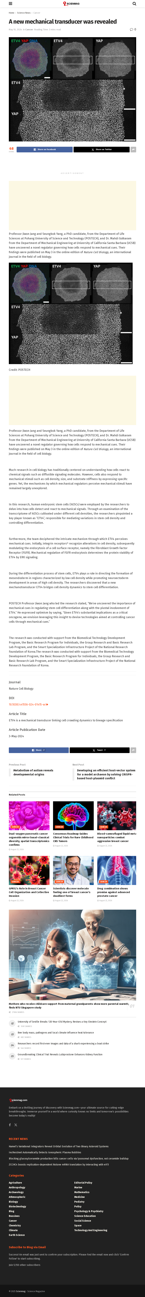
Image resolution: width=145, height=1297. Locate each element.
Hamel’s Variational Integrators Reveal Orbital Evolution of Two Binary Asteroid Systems (59, 1146)
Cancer (36, 13)
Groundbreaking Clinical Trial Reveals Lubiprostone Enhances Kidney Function (60, 1054)
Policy (77, 1206)
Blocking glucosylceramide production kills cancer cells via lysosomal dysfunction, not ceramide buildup (69, 1158)
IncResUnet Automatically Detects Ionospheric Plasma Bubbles (45, 1152)
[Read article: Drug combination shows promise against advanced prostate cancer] (117, 870)
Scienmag (20, 1291)
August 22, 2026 (17, 850)
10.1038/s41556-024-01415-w (27, 704)
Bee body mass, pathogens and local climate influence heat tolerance (56, 1032)
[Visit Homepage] (72, 3)
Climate (13, 1230)
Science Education (85, 1216)
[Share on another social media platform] (133, 149)
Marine (78, 1187)
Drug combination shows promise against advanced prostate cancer (113, 892)
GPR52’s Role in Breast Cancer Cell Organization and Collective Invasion (29, 892)
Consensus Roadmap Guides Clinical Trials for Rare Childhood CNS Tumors (73, 837)
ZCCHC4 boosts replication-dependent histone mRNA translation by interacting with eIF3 (59, 1164)
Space (78, 1225)
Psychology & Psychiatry (88, 1211)
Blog (11, 1211)
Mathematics (81, 1192)
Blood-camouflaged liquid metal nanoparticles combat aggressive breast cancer (117, 837)
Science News (24, 13)
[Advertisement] (72, 164)
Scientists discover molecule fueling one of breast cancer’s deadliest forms (71, 892)
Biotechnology (17, 1206)
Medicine (79, 1197)
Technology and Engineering (90, 1230)
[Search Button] (134, 3)
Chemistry (15, 1225)
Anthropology (17, 1187)
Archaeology (16, 1192)
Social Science (82, 1220)
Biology (13, 1201)
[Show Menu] (10, 3)
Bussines (14, 1216)
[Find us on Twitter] (15, 1125)
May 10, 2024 (15, 29)
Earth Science (17, 1235)
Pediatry (79, 1201)
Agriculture (15, 1182)
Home (11, 13)
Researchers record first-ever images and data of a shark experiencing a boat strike (63, 1043)
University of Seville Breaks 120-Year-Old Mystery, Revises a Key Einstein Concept (62, 1021)
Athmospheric (17, 1197)
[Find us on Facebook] (10, 1125)
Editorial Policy (83, 1182)
